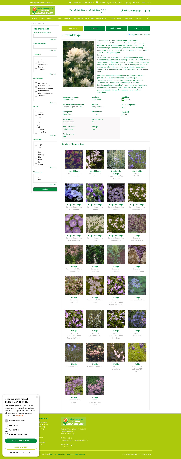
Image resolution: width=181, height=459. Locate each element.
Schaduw (41, 95)
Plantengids (72, 28)
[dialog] (20, 425)
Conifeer (41, 62)
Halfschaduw (42, 83)
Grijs (39, 157)
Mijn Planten (138, 28)
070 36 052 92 (67, 438)
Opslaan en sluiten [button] (21, 441)
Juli (39, 127)
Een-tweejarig (43, 64)
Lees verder (20, 415)
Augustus (41, 129)
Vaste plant (42, 69)
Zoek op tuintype (116, 28)
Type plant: (37, 54)
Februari (41, 114)
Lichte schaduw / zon (45, 93)
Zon (39, 98)
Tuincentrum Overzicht (143, 454)
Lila (39, 162)
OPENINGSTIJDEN (69, 445)
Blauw (40, 147)
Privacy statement (57, 454)
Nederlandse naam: (39, 43)
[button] (21, 452)
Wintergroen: (37, 172)
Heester (41, 67)
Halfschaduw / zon (45, 86)
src (148, 18)
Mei (39, 122)
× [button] (37, 397)
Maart (40, 117)
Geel (39, 152)
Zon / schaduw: (38, 78)
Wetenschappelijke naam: (42, 32)
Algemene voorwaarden (76, 454)
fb (145, 10)
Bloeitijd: (36, 107)
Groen (40, 159)
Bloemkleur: (37, 139)
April (39, 119)
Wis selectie (53, 39)
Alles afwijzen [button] (21, 447)
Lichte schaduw (43, 91)
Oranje (40, 164)
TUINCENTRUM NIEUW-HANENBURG (73, 429)
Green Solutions (127, 454)
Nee (39, 179)
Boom (40, 59)
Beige (40, 144)
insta (149, 10)
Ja (38, 177)
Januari (40, 112)
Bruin (39, 149)
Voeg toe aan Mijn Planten (140, 34)
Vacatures (64, 447)
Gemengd (41, 154)
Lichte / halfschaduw (45, 88)
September (42, 132)
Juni (39, 124)
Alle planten (94, 28)
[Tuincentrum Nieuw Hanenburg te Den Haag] (42, 10)
